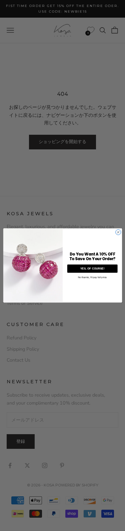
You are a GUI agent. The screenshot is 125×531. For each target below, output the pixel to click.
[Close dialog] (118, 232)
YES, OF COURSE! (92, 268)
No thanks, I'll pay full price (92, 277)
